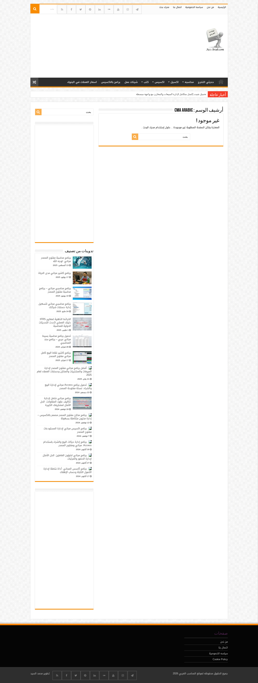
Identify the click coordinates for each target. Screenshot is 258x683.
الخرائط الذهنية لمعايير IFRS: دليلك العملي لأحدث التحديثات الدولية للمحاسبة (55, 322)
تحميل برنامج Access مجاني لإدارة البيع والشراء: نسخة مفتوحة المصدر (68, 386)
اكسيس (160, 82)
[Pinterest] (90, 9)
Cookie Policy (220, 659)
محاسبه (189, 82)
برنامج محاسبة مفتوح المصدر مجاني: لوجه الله (56, 259)
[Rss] (61, 9)
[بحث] (34, 8)
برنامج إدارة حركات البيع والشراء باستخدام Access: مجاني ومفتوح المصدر (67, 444)
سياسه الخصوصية (194, 7)
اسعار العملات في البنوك (82, 82)
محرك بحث (164, 7)
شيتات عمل (131, 82)
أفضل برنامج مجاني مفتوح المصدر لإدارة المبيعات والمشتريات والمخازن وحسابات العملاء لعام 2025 (64, 371)
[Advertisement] (102, 44)
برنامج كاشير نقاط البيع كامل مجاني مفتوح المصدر (56, 354)
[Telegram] (137, 9)
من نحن (210, 7)
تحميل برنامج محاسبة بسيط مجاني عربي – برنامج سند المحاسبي (56, 339)
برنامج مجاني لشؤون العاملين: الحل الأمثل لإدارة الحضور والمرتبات (67, 457)
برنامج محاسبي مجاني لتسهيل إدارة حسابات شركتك (55, 305)
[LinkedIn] (99, 9)
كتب (146, 82)
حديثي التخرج (206, 82)
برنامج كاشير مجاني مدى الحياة (54, 273)
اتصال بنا (177, 7)
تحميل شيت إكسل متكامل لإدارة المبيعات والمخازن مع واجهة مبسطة (171, 94)
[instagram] (127, 9)
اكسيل (175, 82)
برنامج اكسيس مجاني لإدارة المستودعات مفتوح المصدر (68, 430)
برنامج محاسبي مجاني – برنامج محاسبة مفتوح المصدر (55, 290)
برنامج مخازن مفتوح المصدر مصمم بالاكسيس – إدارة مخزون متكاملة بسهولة (65, 417)
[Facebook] (71, 9)
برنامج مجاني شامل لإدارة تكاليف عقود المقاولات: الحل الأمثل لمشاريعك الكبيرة (55, 401)
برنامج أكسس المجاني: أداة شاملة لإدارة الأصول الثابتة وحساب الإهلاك (67, 470)
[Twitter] (80, 9)
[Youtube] (118, 9)
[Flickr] (109, 9)
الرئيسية (222, 7)
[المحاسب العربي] (212, 38)
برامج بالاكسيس (110, 82)
